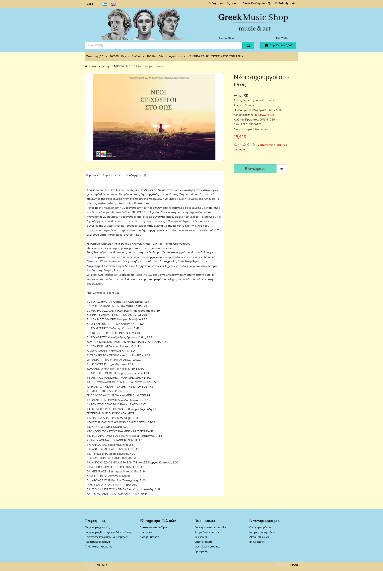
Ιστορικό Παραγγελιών (262, 532)
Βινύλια (136, 56)
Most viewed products (207, 546)
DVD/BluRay (118, 56)
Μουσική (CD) (95, 56)
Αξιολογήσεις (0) (136, 175)
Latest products (203, 541)
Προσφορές (200, 551)
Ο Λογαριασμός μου (222, 3)
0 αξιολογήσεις (265, 144)
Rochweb (293, 565)
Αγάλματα (176, 56)
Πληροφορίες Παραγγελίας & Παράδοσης (108, 532)
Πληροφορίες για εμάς (97, 527)
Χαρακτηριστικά (112, 175)
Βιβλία (151, 56)
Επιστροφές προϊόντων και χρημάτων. (106, 536)
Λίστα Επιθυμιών (259, 536)
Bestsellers (200, 536)
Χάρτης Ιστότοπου (150, 536)
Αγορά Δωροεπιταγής (206, 532)
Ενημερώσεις (257, 541)
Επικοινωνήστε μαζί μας (153, 527)
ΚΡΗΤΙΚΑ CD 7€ (198, 56)
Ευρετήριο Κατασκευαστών (210, 527)
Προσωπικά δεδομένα (97, 541)
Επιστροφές (146, 532)
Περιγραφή (92, 175)
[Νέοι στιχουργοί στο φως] (154, 117)
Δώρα (162, 56)
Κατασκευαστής (101, 66)
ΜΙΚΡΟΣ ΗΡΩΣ (123, 66)
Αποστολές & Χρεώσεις (98, 546)
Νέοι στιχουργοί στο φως (150, 66)
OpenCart (102, 565)
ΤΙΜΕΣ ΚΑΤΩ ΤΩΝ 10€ (226, 56)
